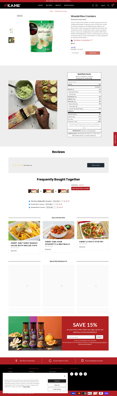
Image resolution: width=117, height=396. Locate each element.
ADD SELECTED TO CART (80, 188)
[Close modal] (108, 5)
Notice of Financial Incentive (98, 342)
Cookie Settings (57, 389)
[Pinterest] (80, 374)
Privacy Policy (26, 386)
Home (51, 11)
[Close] (65, 376)
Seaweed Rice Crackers (38, 207)
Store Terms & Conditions (85, 344)
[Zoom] (32, 104)
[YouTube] (85, 374)
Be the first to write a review (78, 19)
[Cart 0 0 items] (112, 5)
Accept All (57, 381)
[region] (35, 383)
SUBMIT (99, 337)
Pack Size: (77, 49)
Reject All (57, 385)
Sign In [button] (103, 5)
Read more (14, 250)
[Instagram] (96, 5)
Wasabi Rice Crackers (83, 16)
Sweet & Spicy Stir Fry (91, 241)
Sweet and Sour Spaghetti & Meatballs (57, 242)
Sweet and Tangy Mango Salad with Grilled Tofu (24, 244)
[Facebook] (93, 5)
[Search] (108, 5)
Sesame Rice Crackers (37, 204)
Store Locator (115, 139)
